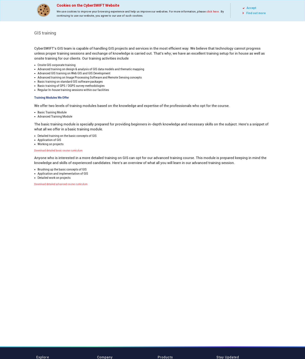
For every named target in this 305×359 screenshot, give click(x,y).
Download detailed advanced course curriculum (60, 184)
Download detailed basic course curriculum (58, 150)
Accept (251, 8)
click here (212, 11)
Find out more (256, 13)
